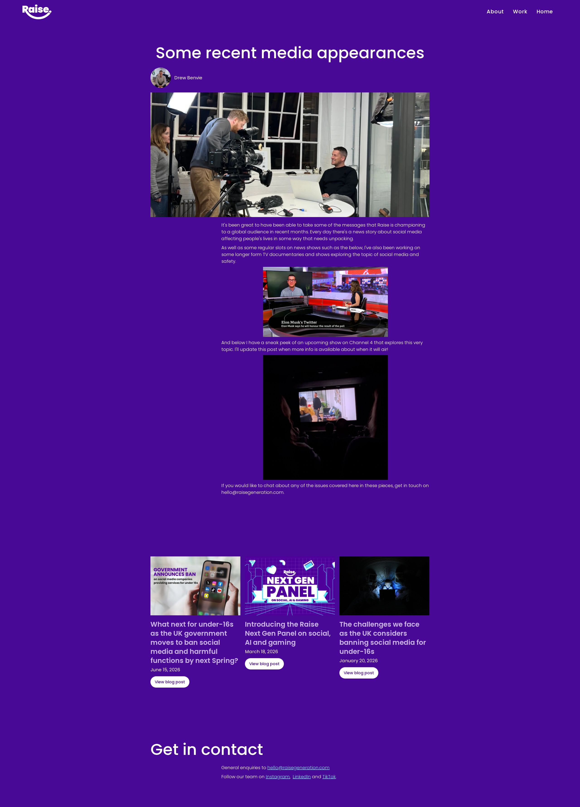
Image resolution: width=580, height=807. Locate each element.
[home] (37, 12)
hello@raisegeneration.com (298, 767)
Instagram (278, 776)
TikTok (329, 776)
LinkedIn (302, 776)
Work (520, 11)
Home (544, 11)
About (495, 11)
